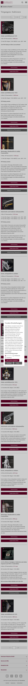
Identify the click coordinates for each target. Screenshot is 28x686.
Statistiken (9, 357)
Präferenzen (17, 355)
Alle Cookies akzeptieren (12, 360)
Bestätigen (9, 363)
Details (17, 363)
